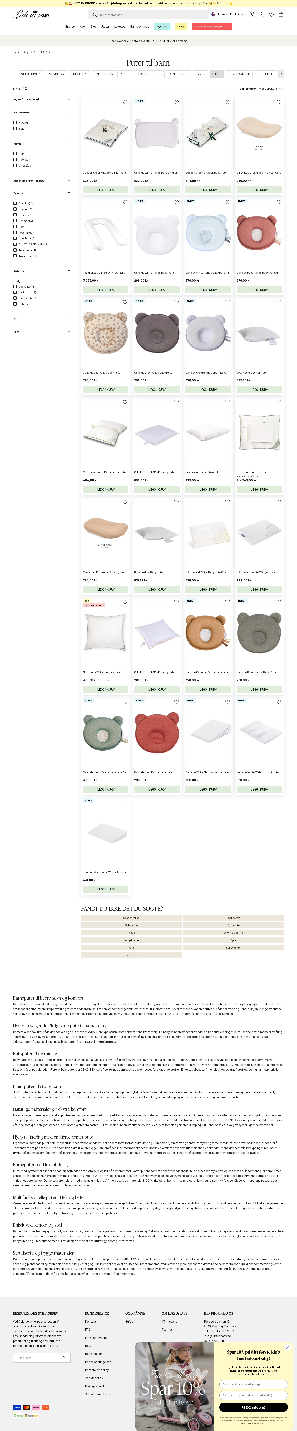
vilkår (59, 1331)
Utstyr (105, 26)
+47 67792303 (224, 1331)
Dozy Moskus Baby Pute (148, 572)
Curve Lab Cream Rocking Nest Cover (259, 172)
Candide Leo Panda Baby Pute (101, 372)
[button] (281, 14)
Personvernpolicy (97, 1370)
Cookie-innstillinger (98, 1394)
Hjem (16, 52)
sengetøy (19, 1273)
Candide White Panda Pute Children (156, 172)
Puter (49, 52)
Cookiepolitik (94, 1378)
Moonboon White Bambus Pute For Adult (107, 672)
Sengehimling (131, 917)
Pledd (131, 932)
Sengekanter (234, 947)
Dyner (233, 940)
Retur (89, 1345)
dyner (242, 1125)
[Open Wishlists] (271, 14)
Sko (93, 26)
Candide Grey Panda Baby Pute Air (206, 372)
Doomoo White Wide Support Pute (258, 772)
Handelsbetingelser (98, 1362)
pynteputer (199, 1152)
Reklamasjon (94, 1353)
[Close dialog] (287, 1347)
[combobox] (148, 14)
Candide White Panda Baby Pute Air (207, 272)
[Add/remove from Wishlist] (125, 102)
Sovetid (37, 52)
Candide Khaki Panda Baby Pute (256, 672)
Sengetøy (234, 917)
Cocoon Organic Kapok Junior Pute (104, 172)
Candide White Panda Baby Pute (154, 272)
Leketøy (119, 26)
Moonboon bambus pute (251, 472)
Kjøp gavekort (94, 1386)
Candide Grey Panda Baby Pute (153, 372)
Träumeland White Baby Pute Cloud (206, 572)
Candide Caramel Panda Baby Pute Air (208, 672)
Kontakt (90, 1321)
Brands (70, 26)
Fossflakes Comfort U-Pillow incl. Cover (107, 272)
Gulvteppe (131, 925)
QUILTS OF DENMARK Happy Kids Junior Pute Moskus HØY (169, 472)
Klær (83, 26)
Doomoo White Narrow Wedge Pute (207, 772)
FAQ (88, 1329)
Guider (129, 1321)
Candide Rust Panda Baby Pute (153, 772)
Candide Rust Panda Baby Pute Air (258, 272)
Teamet (167, 1329)
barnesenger (40, 1185)
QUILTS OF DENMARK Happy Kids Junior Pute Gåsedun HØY (170, 672)
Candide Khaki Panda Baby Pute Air (104, 772)
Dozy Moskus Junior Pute (252, 372)
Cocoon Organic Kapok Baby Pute (206, 172)
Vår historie (169, 1321)
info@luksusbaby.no (217, 1336)
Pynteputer (234, 925)
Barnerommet (139, 26)
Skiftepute (131, 955)
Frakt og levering (96, 1337)
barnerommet (125, 1273)
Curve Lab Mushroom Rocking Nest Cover (108, 572)
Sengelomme (131, 940)
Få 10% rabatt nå (254, 1407)
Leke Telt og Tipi (234, 932)
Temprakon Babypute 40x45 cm (204, 472)
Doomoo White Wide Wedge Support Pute (108, 872)
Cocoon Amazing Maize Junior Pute (104, 472)
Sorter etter (248, 88)
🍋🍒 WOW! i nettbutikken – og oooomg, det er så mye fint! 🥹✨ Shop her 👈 (148, 3)
